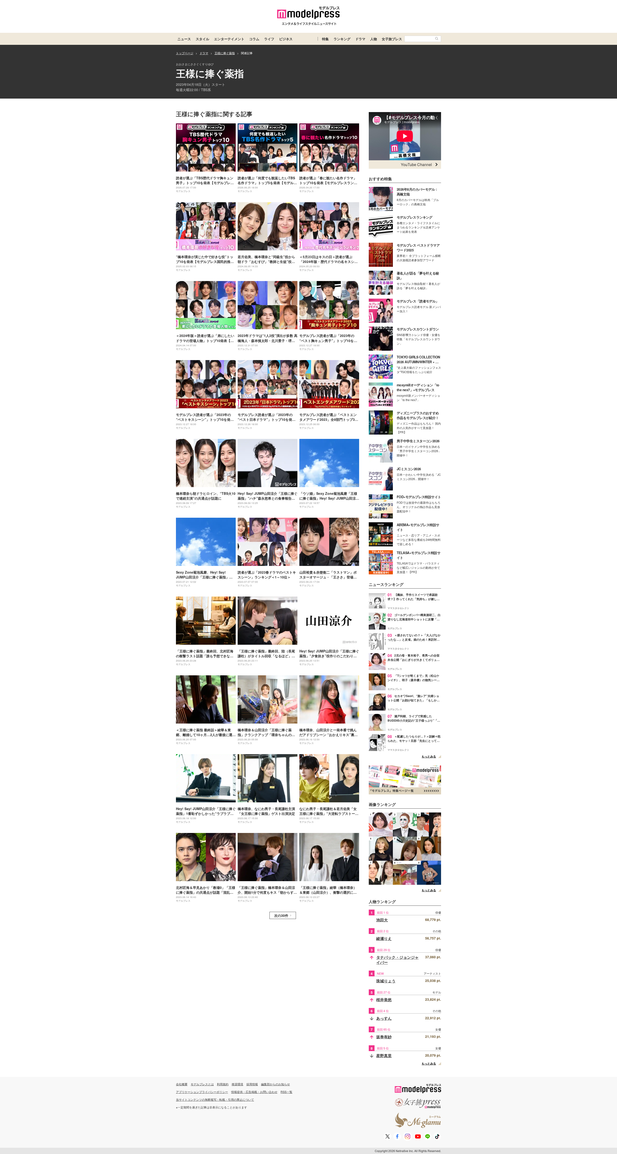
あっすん (384, 1018)
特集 (325, 38)
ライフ (269, 38)
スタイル (202, 38)
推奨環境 (237, 1084)
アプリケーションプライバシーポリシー (202, 1092)
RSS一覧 (286, 1092)
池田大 (382, 919)
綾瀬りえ (384, 938)
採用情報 (252, 1084)
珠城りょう (386, 980)
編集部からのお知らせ (275, 1084)
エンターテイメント (229, 38)
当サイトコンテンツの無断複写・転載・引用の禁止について (215, 1099)
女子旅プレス (392, 38)
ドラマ (360, 38)
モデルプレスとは (202, 1084)
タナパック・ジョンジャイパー (397, 960)
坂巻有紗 (384, 1036)
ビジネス (286, 38)
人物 (373, 38)
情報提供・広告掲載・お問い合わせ (254, 1092)
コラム (254, 38)
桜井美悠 (384, 999)
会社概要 (182, 1084)
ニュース (184, 38)
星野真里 (384, 1055)
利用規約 (222, 1084)
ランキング (342, 38)
